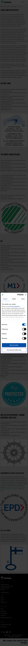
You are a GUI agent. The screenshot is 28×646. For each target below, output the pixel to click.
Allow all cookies (14, 345)
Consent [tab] (5, 299)
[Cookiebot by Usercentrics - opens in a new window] (18, 295)
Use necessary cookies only (14, 350)
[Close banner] (25, 294)
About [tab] (23, 299)
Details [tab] (14, 299)
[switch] (24, 329)
